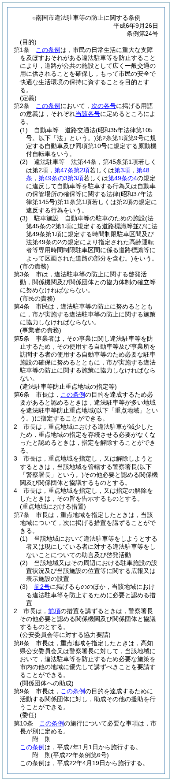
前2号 (42, 586)
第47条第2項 (72, 170)
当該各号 (87, 113)
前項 (54, 610)
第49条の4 (122, 178)
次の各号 (103, 105)
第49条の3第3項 (60, 178)
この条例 (48, 49)
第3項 (122, 170)
